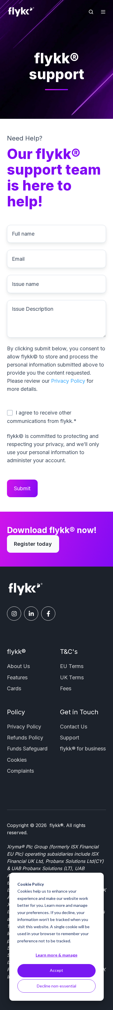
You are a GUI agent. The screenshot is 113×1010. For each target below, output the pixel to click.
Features (17, 677)
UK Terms (72, 677)
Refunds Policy (25, 738)
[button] (91, 12)
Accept (56, 970)
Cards (14, 688)
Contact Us (73, 727)
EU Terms (71, 666)
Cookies (17, 760)
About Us (18, 666)
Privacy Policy (68, 381)
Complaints (20, 771)
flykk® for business (83, 749)
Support (69, 738)
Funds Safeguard (27, 749)
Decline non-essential (56, 985)
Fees (65, 688)
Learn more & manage (56, 954)
